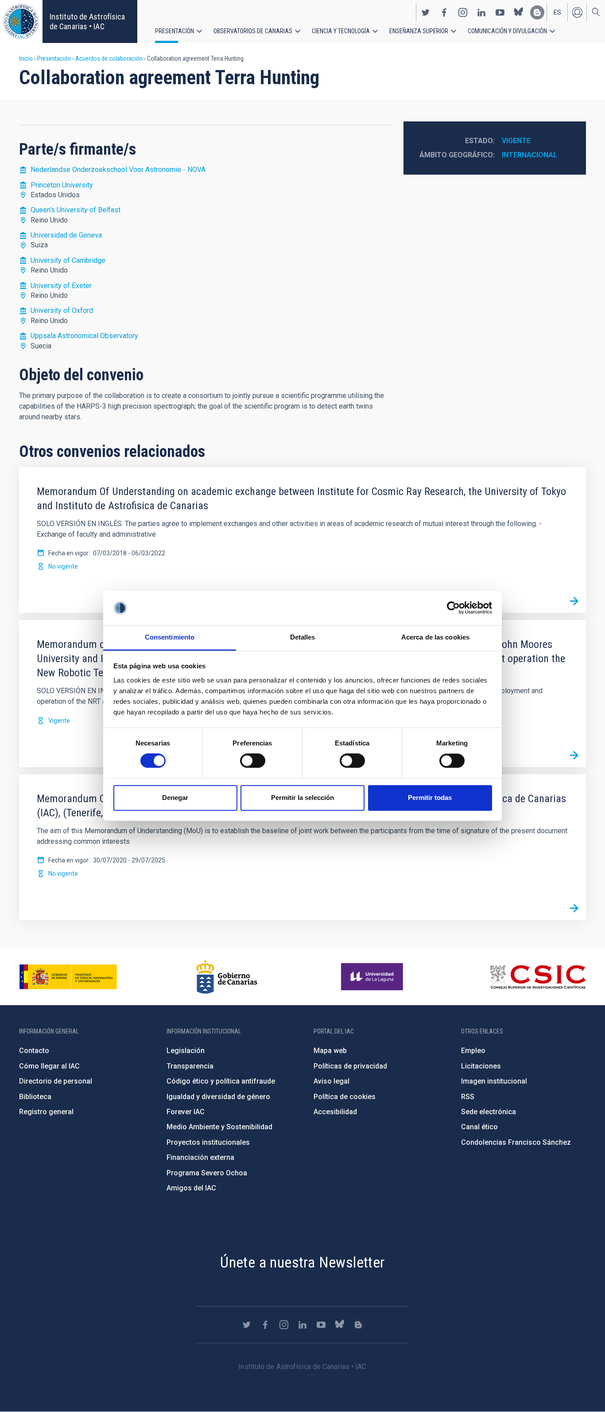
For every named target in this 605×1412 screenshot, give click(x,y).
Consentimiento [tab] (169, 637)
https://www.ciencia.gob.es (68, 977)
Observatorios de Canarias (252, 31)
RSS (467, 1096)
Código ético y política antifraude (221, 1081)
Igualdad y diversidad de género (218, 1096)
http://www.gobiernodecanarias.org (227, 977)
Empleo (473, 1050)
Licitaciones (481, 1066)
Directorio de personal (55, 1081)
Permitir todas (430, 797)
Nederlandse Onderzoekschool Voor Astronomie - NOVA (118, 169)
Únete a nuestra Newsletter (302, 1262)
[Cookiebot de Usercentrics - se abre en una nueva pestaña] (453, 608)
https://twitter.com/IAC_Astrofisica (425, 12)
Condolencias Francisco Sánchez (516, 1142)
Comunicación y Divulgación (507, 31)
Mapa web (330, 1050)
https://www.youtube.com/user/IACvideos (500, 12)
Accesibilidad (335, 1112)
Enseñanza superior (418, 31)
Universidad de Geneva (66, 235)
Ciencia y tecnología (341, 31)
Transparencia (190, 1066)
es (557, 12)
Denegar (175, 797)
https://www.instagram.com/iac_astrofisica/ (463, 12)
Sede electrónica (488, 1112)
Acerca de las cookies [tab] (435, 637)
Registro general (46, 1112)
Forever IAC (186, 1112)
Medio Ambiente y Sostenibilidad (219, 1127)
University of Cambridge (68, 260)
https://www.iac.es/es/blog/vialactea (537, 12)
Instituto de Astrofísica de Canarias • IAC (87, 21)
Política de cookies (345, 1096)
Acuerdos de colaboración (109, 58)
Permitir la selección (302, 797)
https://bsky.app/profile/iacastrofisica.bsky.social (518, 12)
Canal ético (479, 1127)
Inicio (26, 58)
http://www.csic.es (537, 976)
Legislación (186, 1050)
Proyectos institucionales (208, 1142)
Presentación (174, 31)
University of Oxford (62, 310)
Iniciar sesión (577, 12)
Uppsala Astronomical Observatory (84, 336)
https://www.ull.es (373, 977)
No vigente (63, 566)
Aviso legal (331, 1081)
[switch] (252, 761)
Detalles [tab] (302, 637)
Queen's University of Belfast (75, 210)
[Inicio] (21, 21)
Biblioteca (35, 1096)
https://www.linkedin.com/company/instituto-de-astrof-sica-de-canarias (481, 12)
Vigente (516, 141)
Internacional (529, 155)
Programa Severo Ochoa (207, 1173)
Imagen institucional (494, 1081)
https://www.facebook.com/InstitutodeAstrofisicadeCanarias (444, 12)
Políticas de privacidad (350, 1066)
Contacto (34, 1050)
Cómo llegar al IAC (49, 1066)
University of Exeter (61, 285)
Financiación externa (200, 1157)
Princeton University (62, 185)
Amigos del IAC (191, 1188)
